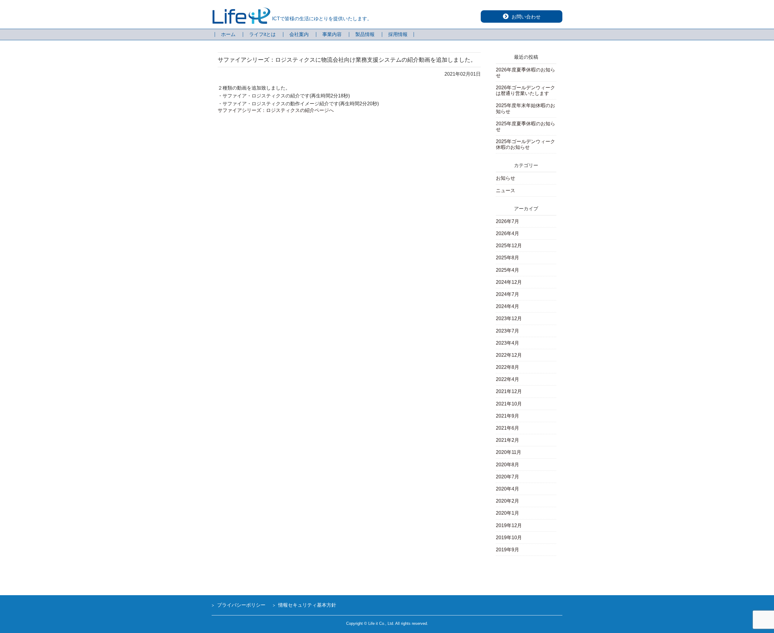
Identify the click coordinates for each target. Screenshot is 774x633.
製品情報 (365, 34)
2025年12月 (509, 245)
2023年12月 (509, 318)
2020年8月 (507, 464)
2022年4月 (507, 379)
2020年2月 (507, 500)
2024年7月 (507, 294)
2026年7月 (507, 221)
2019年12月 (509, 525)
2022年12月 (509, 355)
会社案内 (299, 34)
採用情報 (398, 34)
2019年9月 (507, 549)
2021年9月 (507, 415)
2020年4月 (507, 488)
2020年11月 (508, 452)
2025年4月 (507, 270)
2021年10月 (509, 403)
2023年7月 (507, 330)
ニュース (505, 190)
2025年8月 (507, 257)
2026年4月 (507, 233)
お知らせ (505, 178)
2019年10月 (509, 537)
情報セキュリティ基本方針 (307, 605)
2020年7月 (507, 476)
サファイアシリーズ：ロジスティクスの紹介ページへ (276, 110)
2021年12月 (509, 391)
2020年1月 (507, 513)
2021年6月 (507, 428)
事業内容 (332, 34)
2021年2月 (507, 440)
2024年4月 (507, 306)
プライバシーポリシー (241, 605)
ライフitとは (262, 34)
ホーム (228, 34)
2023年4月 (507, 343)
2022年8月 (507, 367)
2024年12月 (509, 282)
